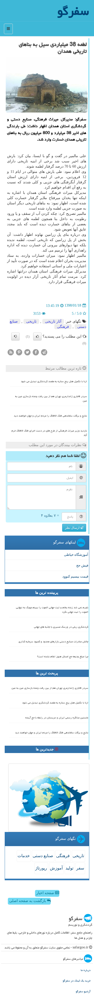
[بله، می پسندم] (37, 336)
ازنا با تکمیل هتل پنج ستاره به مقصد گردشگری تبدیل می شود (54, 381)
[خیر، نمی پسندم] (15, 336)
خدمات (23, 855)
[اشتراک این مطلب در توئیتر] (27, 352)
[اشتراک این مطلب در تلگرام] (44, 352)
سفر (80, 868)
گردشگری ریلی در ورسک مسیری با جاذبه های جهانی (61, 626)
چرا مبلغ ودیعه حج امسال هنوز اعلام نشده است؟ (62, 656)
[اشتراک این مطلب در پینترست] (19, 352)
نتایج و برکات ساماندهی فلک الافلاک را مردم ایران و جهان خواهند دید (50, 415)
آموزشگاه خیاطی (76, 555)
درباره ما (86, 970)
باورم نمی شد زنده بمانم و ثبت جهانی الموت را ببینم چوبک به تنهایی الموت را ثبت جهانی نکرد (52, 610)
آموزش (56, 868)
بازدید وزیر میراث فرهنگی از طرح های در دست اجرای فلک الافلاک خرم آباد (49, 433)
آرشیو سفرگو (83, 991)
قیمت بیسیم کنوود (75, 576)
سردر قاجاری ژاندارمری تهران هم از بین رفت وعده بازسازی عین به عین (51, 398)
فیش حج (82, 565)
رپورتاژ (41, 868)
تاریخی (31, 321)
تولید (69, 868)
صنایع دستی (43, 855)
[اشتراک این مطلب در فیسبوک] (35, 352)
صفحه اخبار (45, 893)
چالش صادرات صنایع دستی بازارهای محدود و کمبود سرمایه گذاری (53, 641)
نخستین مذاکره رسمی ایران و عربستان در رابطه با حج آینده (56, 717)
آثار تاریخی (53, 321)
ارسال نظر (72, 528)
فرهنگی (63, 327)
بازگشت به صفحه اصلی (28, 901)
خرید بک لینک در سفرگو (77, 980)
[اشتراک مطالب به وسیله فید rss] (10, 352)
